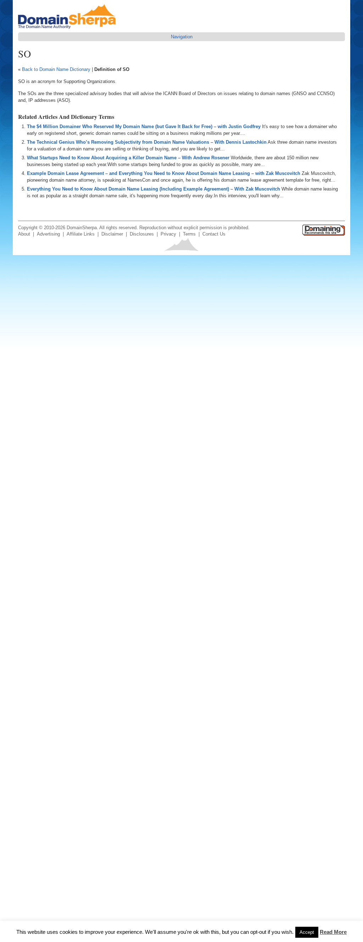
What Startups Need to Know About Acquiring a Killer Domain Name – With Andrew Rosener (128, 157)
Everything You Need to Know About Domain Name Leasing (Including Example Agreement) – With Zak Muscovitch (153, 189)
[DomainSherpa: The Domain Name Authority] (68, 29)
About (24, 234)
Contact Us (213, 234)
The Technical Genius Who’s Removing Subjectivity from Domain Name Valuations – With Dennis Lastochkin (147, 142)
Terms (189, 234)
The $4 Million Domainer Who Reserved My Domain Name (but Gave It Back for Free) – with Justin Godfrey (144, 126)
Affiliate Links (81, 234)
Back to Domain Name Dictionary (56, 69)
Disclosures (142, 234)
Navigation (181, 36)
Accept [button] (307, 932)
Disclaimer (112, 234)
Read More (333, 932)
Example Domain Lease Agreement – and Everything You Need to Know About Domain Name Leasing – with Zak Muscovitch (163, 173)
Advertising (48, 234)
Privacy (168, 234)
